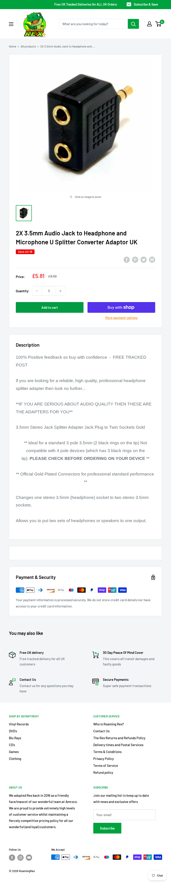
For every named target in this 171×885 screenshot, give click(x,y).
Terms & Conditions (107, 752)
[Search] (133, 24)
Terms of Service (105, 766)
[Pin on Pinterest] (135, 259)
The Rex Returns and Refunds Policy (119, 738)
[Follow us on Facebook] (12, 857)
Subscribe (107, 828)
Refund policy (103, 772)
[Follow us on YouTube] (29, 857)
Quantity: (22, 291)
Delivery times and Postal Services (118, 745)
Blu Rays (15, 738)
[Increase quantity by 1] (60, 291)
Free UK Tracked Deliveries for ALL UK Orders (85, 4)
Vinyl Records (19, 724)
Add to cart (49, 307)
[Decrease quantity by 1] (37, 291)
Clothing (15, 759)
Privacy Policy (103, 759)
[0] (158, 24)
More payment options (121, 318)
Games (14, 752)
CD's (12, 745)
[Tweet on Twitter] (143, 259)
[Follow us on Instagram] (20, 857)
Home (12, 46)
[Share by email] (152, 259)
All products (28, 46)
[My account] (149, 23)
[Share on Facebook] (127, 259)
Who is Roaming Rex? (108, 724)
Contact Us (101, 731)
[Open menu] (11, 24)
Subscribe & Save (146, 4)
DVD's (13, 731)
